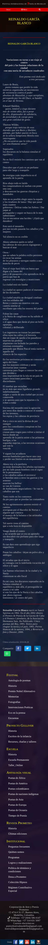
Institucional (16, 841)
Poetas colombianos (18, 788)
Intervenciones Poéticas (20, 707)
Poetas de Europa (17, 804)
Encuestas (13, 718)
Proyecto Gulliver (20, 725)
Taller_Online (15, 765)
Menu (25, 10)
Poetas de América (17, 783)
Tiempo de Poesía (17, 815)
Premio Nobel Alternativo (21, 691)
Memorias (13, 696)
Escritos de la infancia (19, 736)
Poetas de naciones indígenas (23, 794)
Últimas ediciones (17, 833)
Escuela (12, 749)
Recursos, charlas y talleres (22, 741)
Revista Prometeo (19, 823)
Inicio (8, 10)
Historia (12, 685)
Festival (12, 675)
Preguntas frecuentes (19, 846)
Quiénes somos (16, 851)
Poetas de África (16, 777)
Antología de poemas (19, 680)
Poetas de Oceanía (17, 810)
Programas (13, 857)
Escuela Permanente (18, 759)
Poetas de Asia (15, 799)
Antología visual (19, 772)
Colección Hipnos (17, 882)
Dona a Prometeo (17, 876)
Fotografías (14, 702)
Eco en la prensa (16, 712)
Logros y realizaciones (20, 862)
